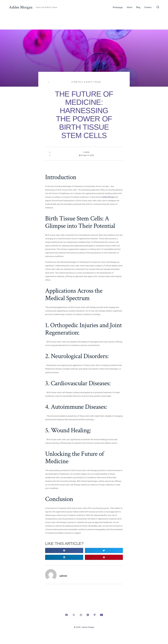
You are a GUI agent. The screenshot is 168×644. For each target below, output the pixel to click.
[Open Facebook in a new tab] (66, 615)
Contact (147, 7)
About (129, 7)
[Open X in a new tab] (73, 615)
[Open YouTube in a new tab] (101, 615)
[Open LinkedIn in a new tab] (88, 615)
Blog (138, 7)
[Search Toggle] (157, 7)
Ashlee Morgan (108, 197)
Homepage (118, 7)
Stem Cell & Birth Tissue (86, 82)
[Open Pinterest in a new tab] (94, 615)
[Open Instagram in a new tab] (81, 615)
